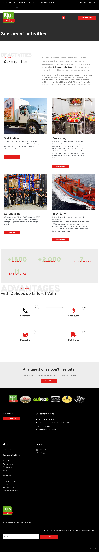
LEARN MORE (12, 157)
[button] (17, 6)
